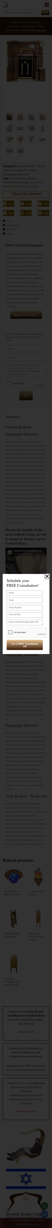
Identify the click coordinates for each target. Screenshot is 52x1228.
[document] (26, 614)
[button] (47, 576)
